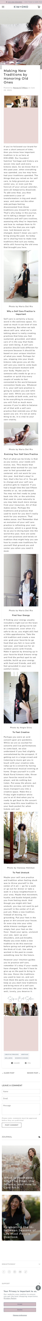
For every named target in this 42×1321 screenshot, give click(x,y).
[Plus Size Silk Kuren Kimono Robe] (21, 445)
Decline (19, 1310)
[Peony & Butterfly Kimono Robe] (21, 863)
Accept (19, 1304)
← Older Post (8, 1073)
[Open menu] (5, 7)
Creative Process (12, 1054)
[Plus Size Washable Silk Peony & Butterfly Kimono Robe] (21, 301)
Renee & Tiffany (20, 88)
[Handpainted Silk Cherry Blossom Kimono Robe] (21, 723)
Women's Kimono (21, 1058)
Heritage (24, 1054)
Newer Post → (33, 1073)
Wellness (8, 1058)
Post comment (11, 1125)
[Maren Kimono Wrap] (21, 606)
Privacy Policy (10, 1298)
